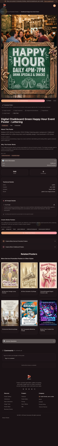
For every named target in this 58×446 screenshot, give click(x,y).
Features (24, 396)
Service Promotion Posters (12, 11)
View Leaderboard (48, 1)
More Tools (16, 113)
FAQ (22, 406)
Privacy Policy (42, 404)
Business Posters (8, 409)
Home (2, 11)
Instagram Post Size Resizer (32, 110)
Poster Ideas (7, 406)
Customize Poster (8, 105)
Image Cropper (6, 113)
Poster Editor (25, 399)
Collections (7, 399)
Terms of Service (43, 406)
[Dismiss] (56, 1)
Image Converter (7, 110)
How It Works (25, 404)
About (40, 399)
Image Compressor (18, 110)
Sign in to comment (9, 358)
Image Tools (7, 404)
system (53, 184)
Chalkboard (5, 125)
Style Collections (8, 401)
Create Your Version (30, 233)
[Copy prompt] (54, 205)
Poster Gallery (7, 396)
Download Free (24, 100)
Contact (41, 401)
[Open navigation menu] (54, 5)
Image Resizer (45, 110)
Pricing (23, 401)
